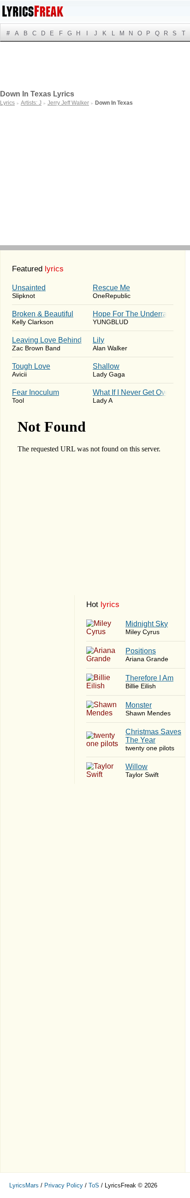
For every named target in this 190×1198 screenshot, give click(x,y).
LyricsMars (24, 1185)
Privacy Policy (63, 1185)
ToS (94, 1185)
